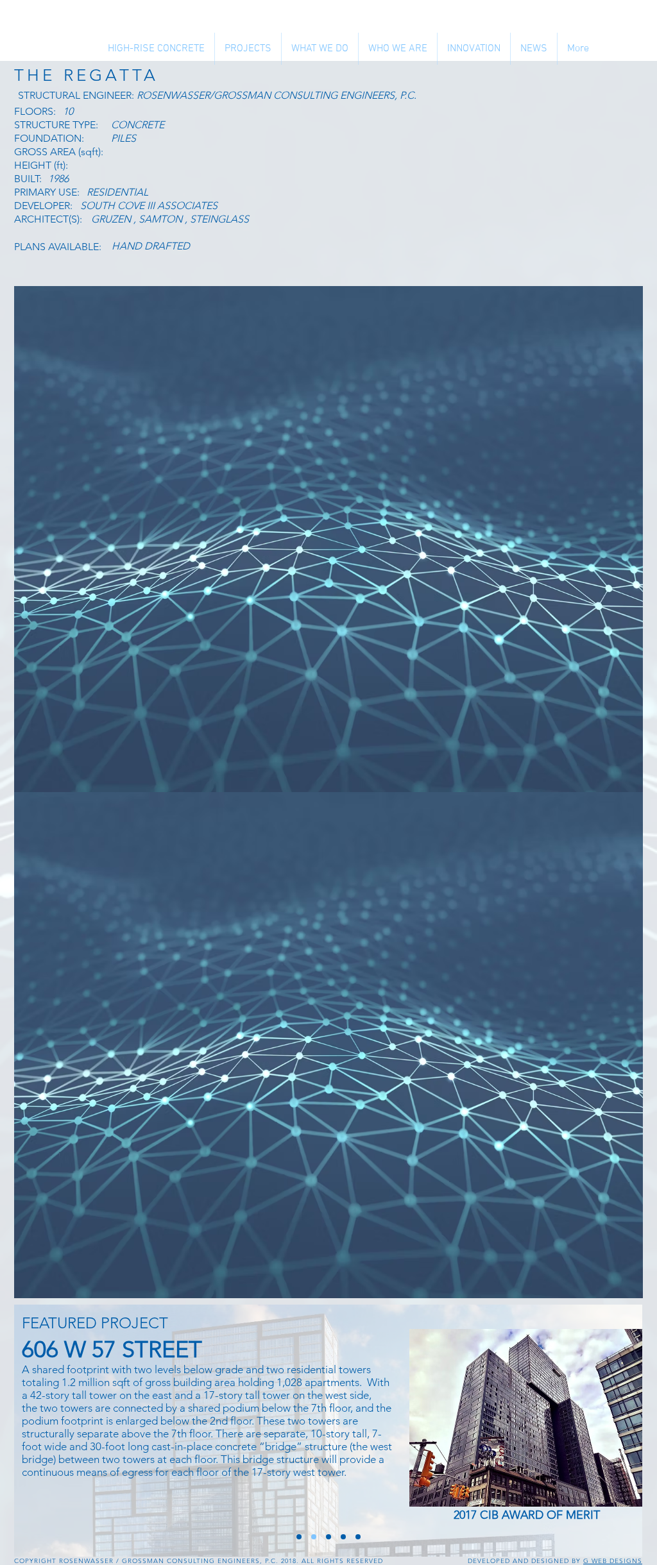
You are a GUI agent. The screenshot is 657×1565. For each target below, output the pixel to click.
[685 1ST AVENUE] (343, 1536)
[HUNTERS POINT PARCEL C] (299, 1536)
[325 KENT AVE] (328, 1536)
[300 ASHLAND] (358, 1536)
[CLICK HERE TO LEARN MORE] (528, 1418)
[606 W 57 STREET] (313, 1536)
